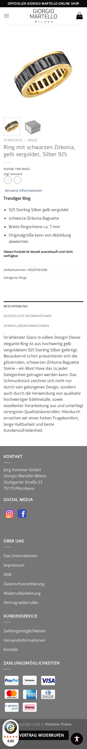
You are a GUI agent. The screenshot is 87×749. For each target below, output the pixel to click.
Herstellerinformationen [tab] (26, 326)
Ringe (33, 140)
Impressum (14, 565)
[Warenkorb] (79, 15)
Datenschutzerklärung (24, 584)
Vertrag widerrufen (21, 602)
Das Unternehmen (20, 555)
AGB (7, 574)
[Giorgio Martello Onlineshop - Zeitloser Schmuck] (43, 15)
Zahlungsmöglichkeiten (25, 630)
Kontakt (11, 649)
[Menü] (6, 16)
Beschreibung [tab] (16, 306)
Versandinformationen (24, 640)
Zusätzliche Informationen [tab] (27, 316)
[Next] (75, 74)
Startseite (13, 140)
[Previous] (11, 74)
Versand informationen (23, 190)
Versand (16, 174)
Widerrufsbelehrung (22, 593)
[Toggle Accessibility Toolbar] (76, 738)
